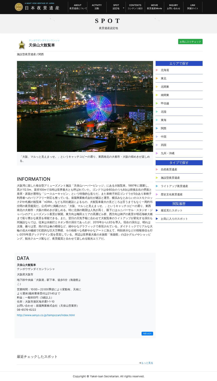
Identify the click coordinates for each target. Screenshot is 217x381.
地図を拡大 (147, 333)
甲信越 (165, 103)
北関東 (165, 86)
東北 (163, 78)
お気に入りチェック (190, 41)
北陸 (163, 111)
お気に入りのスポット (174, 218)
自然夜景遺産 (169, 169)
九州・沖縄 (167, 153)
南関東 (165, 95)
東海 (163, 120)
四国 (163, 145)
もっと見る (147, 362)
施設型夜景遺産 (170, 177)
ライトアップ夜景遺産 (174, 186)
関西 (163, 128)
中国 (163, 136)
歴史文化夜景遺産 (172, 194)
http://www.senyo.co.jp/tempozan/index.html (46, 315)
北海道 (165, 70)
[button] (116, 7)
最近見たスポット (172, 210)
